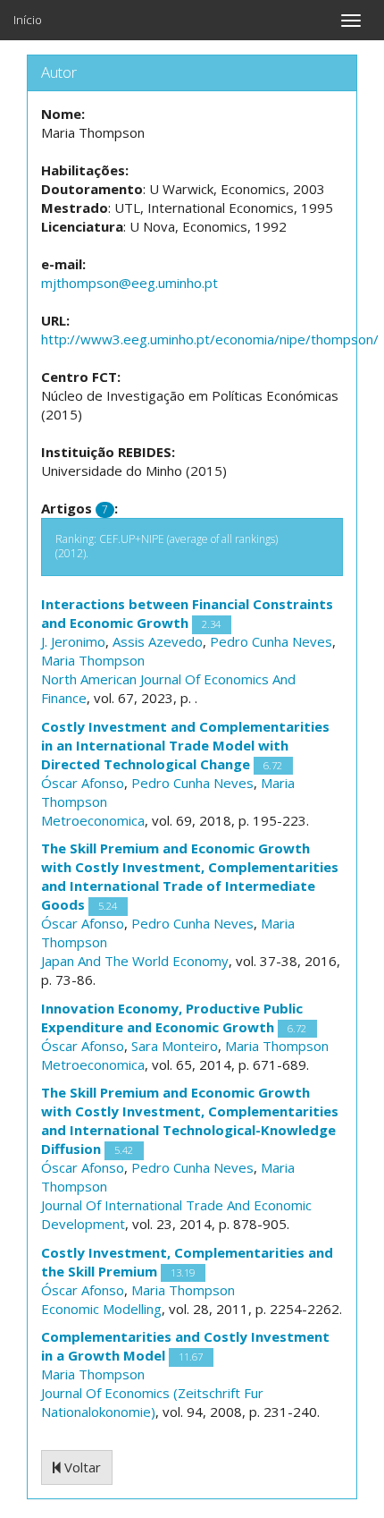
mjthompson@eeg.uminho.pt (129, 283)
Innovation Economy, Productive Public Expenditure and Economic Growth (172, 1017)
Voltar (81, 1467)
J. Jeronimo (73, 641)
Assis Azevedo (158, 641)
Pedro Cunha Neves (271, 641)
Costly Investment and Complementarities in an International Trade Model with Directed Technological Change (185, 745)
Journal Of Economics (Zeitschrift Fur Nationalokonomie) (152, 1402)
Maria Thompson (93, 660)
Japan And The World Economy (135, 961)
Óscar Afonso (82, 783)
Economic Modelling (101, 1309)
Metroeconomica (93, 820)
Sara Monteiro (174, 1046)
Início (27, 20)
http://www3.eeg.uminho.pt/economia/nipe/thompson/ (210, 339)
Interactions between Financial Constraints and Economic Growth (187, 613)
